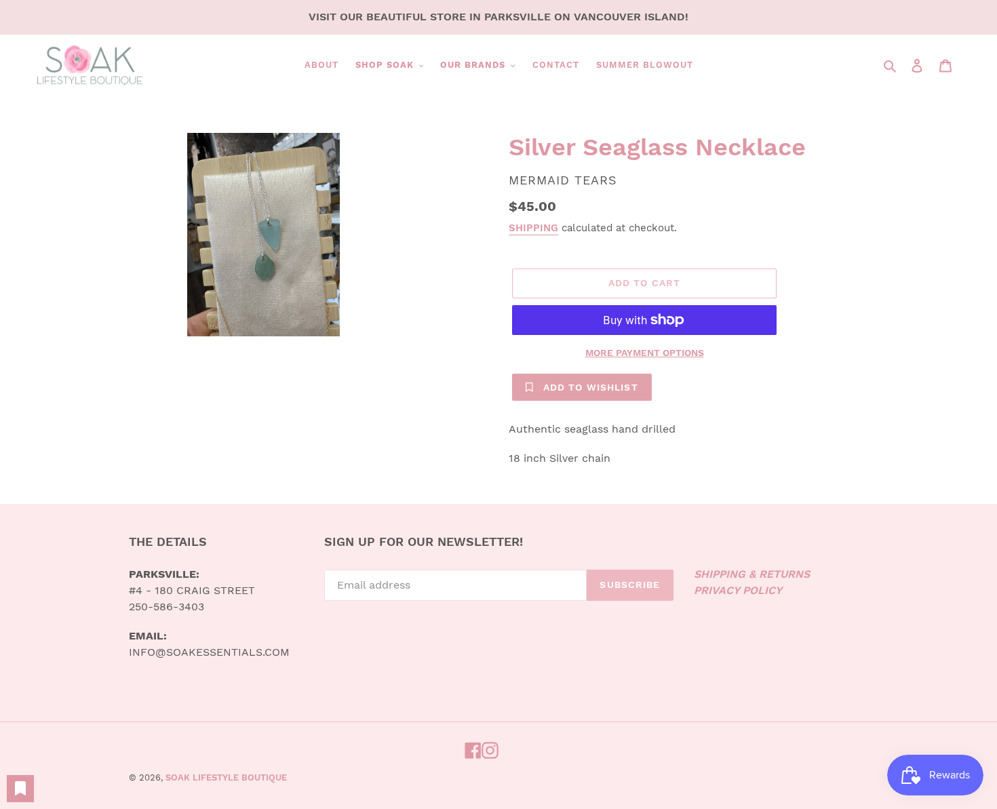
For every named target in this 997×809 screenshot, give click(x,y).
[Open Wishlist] (20, 788)
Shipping (533, 228)
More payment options (644, 352)
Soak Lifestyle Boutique (226, 777)
